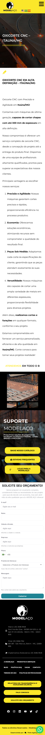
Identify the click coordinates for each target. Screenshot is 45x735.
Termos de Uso (10, 676)
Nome (3, 516)
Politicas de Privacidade (30, 676)
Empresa (4, 540)
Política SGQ (16, 670)
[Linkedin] (19, 714)
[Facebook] (8, 714)
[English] (23, 10)
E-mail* (4, 505)
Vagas (27, 670)
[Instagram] (14, 714)
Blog (6, 670)
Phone (3, 553)
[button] (41, 4)
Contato (36, 670)
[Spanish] (29, 10)
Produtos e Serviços (26, 665)
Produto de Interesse (8, 564)
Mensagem (5, 576)
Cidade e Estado (7, 527)
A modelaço (9, 665)
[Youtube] (25, 714)
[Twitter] (30, 714)
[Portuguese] (26, 10)
